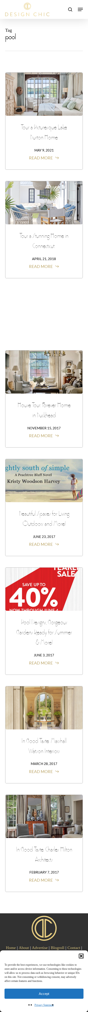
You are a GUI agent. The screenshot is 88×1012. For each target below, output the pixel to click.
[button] (81, 956)
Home (11, 947)
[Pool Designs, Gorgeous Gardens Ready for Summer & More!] (43, 589)
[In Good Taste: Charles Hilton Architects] (43, 816)
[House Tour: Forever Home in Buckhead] (43, 372)
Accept (44, 994)
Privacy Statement (44, 1005)
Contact (73, 947)
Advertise (40, 947)
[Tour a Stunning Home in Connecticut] (43, 202)
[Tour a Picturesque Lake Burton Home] (43, 94)
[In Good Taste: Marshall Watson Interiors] (43, 707)
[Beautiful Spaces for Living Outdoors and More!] (43, 480)
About (24, 947)
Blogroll (57, 947)
